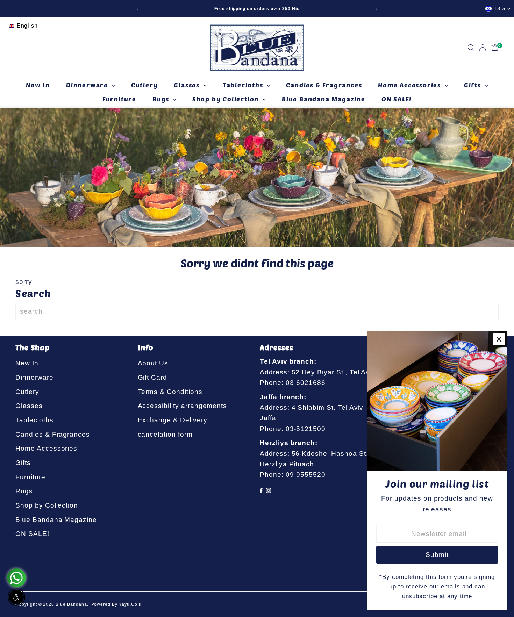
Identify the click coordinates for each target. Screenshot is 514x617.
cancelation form (165, 434)
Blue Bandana (71, 604)
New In (38, 85)
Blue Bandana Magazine (323, 99)
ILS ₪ (499, 8)
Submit (437, 554)
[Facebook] (261, 490)
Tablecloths (244, 85)
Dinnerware (88, 85)
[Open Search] (471, 47)
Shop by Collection (226, 99)
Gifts (473, 85)
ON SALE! (396, 99)
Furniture (119, 99)
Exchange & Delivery (172, 420)
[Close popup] (499, 339)
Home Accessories (410, 85)
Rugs (161, 99)
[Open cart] (495, 47)
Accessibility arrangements (182, 405)
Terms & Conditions (170, 391)
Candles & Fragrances (324, 85)
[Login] (482, 47)
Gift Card (152, 377)
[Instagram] (268, 490)
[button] (27, 26)
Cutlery (144, 85)
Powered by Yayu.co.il (116, 604)
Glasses (187, 85)
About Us (153, 363)
